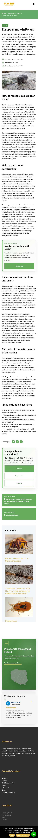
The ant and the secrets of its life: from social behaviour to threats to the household (17, 590)
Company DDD (7, 813)
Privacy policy (6, 815)
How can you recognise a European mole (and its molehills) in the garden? (18, 411)
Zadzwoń (19, 468)
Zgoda (12, 835)
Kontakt (19, 483)
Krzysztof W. (15, 702)
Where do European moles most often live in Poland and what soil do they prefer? (19, 416)
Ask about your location (11, 663)
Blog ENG (11, 13)
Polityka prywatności (23, 835)
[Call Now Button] (33, 834)
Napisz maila (19, 476)
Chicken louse (11, 621)
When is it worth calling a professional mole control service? (19, 432)
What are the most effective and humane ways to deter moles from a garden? (18, 425)
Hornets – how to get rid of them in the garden (16, 559)
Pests (18, 13)
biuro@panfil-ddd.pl (8, 792)
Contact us (19, 266)
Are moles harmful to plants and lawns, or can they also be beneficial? (18, 421)
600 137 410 (6, 787)
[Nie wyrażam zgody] (36, 832)
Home (4, 13)
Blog (3, 817)
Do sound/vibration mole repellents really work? (19, 429)
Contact (4, 820)
